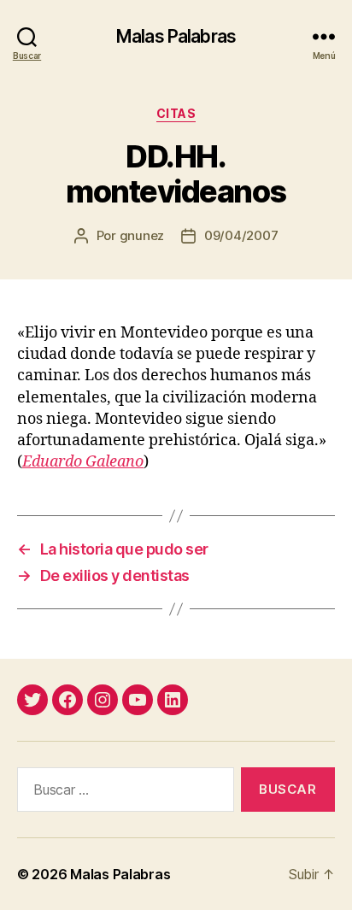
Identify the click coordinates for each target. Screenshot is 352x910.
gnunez (142, 235)
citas (176, 113)
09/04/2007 (241, 235)
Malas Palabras (176, 36)
